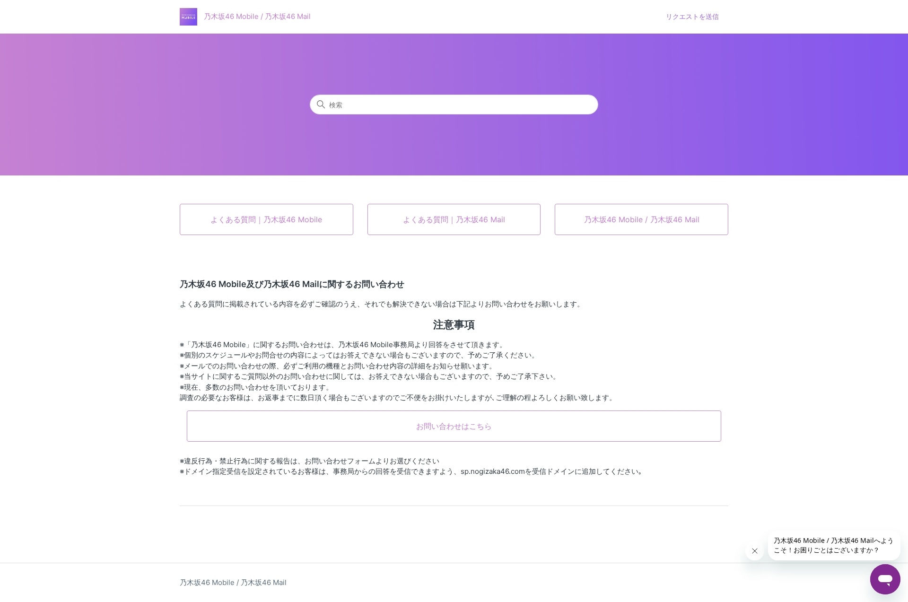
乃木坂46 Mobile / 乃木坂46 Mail (233, 582)
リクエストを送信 (692, 16)
